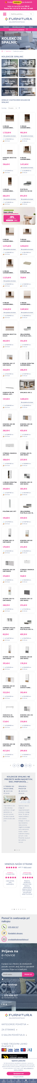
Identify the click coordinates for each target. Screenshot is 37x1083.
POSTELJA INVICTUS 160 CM (26, 190)
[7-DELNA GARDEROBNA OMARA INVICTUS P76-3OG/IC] (27, 232)
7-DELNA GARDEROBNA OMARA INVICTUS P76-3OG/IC (26, 242)
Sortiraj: (4, 108)
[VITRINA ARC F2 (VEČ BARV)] (10, 591)
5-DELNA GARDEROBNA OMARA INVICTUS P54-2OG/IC (9, 242)
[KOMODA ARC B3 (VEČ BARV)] (27, 533)
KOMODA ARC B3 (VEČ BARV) (26, 541)
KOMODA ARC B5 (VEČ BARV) (9, 424)
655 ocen (27, 867)
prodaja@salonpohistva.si (18, 939)
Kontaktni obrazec (15, 933)
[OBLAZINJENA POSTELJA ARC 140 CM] (27, 620)
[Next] (33, 765)
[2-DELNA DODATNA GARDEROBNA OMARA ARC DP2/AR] (27, 356)
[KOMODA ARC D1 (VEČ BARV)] (10, 678)
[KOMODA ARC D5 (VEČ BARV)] (27, 416)
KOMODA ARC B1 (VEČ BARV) (26, 657)
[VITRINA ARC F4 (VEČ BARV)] (27, 445)
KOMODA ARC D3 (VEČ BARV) (9, 570)
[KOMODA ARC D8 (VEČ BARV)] (10, 736)
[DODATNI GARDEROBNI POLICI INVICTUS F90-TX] (27, 263)
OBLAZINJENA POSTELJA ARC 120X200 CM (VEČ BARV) (26, 337)
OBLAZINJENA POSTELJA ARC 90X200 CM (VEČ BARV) (26, 746)
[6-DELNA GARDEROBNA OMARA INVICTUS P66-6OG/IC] (10, 118)
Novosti (6, 27)
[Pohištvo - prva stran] (2, 51)
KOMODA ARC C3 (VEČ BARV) (26, 599)
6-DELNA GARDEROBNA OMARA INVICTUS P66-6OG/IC (9, 128)
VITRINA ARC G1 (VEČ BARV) (8, 541)
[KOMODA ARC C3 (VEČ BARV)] (27, 591)
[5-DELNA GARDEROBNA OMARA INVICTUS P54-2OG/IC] (10, 232)
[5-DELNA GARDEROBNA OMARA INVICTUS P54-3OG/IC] (27, 150)
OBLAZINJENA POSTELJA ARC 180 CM (27, 513)
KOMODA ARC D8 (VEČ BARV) (9, 745)
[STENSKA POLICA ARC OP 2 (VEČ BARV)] (10, 620)
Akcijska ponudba (18, 27)
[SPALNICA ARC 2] (27, 385)
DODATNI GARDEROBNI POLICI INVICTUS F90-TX (26, 273)
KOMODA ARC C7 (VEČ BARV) (9, 364)
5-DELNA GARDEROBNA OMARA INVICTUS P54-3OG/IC (26, 160)
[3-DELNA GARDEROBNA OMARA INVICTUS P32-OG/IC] (27, 118)
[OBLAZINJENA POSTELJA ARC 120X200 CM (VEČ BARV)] (27, 326)
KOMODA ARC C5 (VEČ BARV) (26, 483)
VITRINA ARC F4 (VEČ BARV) (25, 454)
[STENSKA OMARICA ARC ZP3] (10, 445)
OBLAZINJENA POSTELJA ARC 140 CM (27, 629)
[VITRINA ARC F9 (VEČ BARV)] (10, 649)
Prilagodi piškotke (19, 1076)
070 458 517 (13, 927)
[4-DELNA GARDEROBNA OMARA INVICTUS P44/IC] (27, 295)
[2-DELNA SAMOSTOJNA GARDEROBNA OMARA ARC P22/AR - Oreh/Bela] (27, 678)
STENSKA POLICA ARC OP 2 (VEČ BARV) (9, 629)
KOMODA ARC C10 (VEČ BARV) (26, 715)
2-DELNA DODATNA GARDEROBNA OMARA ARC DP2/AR (27, 366)
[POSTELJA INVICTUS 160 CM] (27, 182)
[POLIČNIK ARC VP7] (10, 504)
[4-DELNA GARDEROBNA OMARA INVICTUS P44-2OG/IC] (10, 263)
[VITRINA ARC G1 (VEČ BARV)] (10, 533)
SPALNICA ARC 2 (26, 392)
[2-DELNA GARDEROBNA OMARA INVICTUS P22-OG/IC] (10, 182)
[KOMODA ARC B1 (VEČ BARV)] (27, 649)
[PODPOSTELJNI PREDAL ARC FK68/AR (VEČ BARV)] (10, 385)
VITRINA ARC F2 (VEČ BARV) (8, 599)
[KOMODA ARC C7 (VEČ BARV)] (10, 356)
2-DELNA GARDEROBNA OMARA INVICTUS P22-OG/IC (9, 192)
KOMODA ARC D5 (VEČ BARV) (26, 424)
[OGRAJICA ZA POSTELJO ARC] (10, 707)
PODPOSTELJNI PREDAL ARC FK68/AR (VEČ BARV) (8, 395)
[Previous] (10, 765)
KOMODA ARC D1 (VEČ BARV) (9, 686)
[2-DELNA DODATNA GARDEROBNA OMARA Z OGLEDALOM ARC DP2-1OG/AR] (10, 474)
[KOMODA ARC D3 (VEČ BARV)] (10, 562)
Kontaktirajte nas (11, 997)
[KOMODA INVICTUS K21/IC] (10, 150)
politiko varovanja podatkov (21, 981)
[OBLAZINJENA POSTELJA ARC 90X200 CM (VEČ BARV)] (27, 736)
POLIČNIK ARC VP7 (9, 511)
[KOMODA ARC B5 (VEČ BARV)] (10, 416)
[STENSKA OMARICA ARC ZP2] (27, 562)
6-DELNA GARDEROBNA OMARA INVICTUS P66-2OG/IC (9, 305)
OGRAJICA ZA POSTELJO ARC (8, 715)
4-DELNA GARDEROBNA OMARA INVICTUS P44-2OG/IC (9, 273)
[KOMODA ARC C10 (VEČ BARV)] (27, 707)
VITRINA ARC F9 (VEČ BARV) (8, 657)
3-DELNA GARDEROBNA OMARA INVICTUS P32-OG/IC (26, 128)
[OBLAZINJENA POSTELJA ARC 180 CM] (27, 504)
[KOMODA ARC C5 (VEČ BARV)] (27, 474)
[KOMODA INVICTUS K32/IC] (10, 326)
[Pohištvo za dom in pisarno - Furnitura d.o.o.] (18, 20)
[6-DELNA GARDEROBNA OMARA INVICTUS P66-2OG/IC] (10, 295)
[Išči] (31, 14)
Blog (31, 27)
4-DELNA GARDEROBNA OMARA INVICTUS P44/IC (26, 305)
